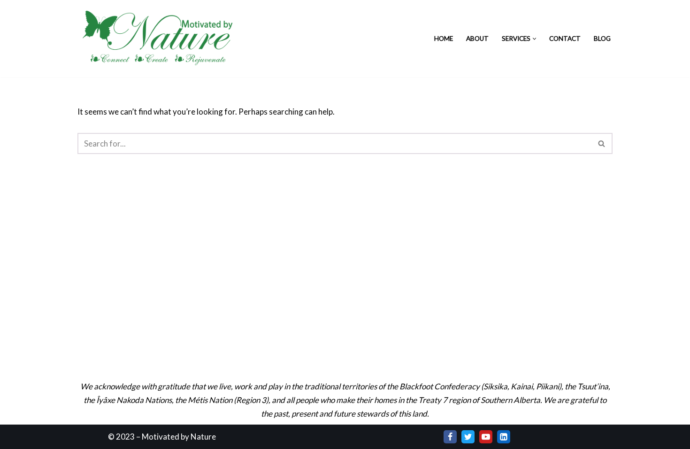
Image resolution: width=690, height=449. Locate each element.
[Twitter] (468, 436)
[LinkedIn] (503, 436)
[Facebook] (450, 436)
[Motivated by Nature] (159, 38)
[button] (534, 38)
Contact (565, 38)
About (477, 38)
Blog (602, 38)
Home (443, 38)
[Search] (602, 143)
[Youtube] (485, 436)
